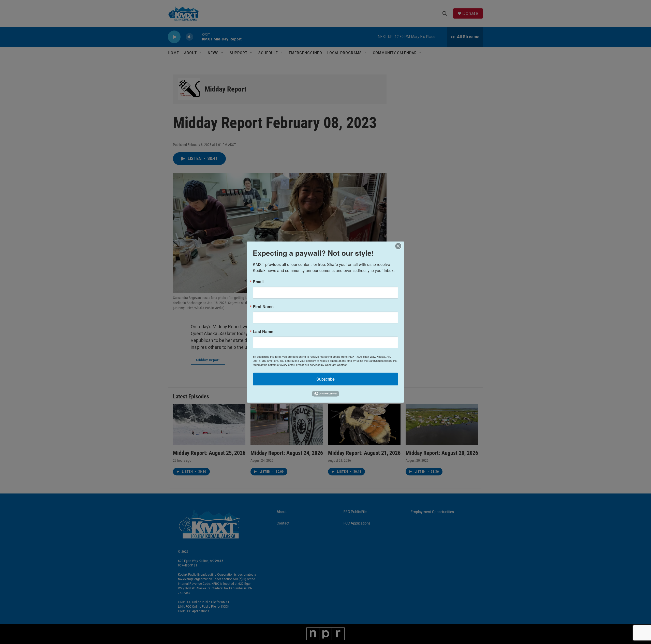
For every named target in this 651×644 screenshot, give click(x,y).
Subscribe (325, 379)
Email (258, 281)
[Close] (400, 246)
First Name (263, 306)
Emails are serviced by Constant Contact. (321, 364)
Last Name (263, 331)
